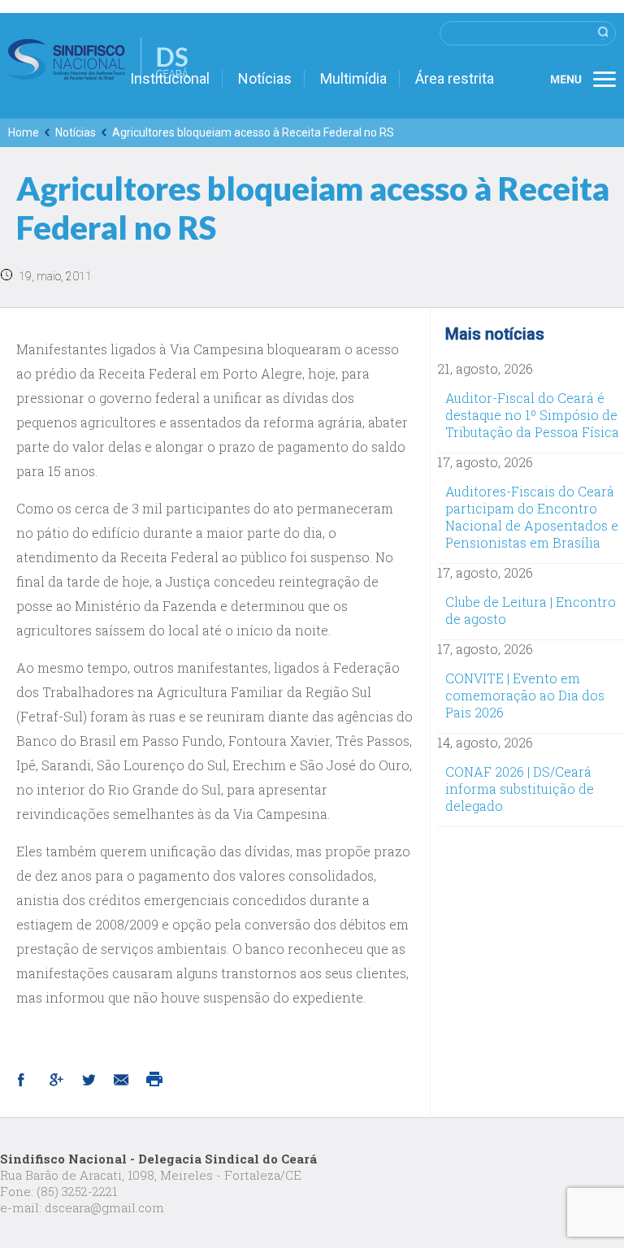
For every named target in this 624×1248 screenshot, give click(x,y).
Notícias (265, 78)
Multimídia (353, 78)
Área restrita (454, 78)
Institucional (170, 78)
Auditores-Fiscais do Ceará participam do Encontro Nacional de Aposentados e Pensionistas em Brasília (531, 517)
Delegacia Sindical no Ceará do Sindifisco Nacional (98, 59)
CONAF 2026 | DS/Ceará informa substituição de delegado (519, 788)
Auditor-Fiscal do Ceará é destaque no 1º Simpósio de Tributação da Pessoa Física (532, 414)
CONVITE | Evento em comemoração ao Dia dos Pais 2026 (524, 695)
